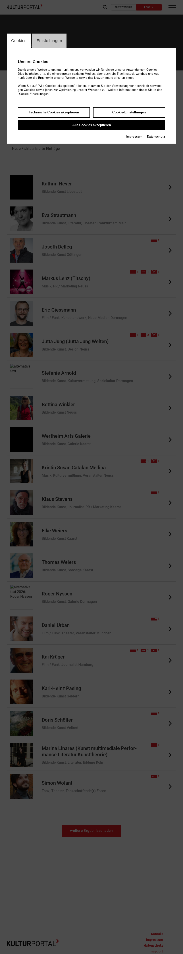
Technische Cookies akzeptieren (54, 112)
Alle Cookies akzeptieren (91, 125)
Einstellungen (49, 40)
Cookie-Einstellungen (129, 112)
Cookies (19, 40)
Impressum (134, 136)
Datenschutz (156, 136)
